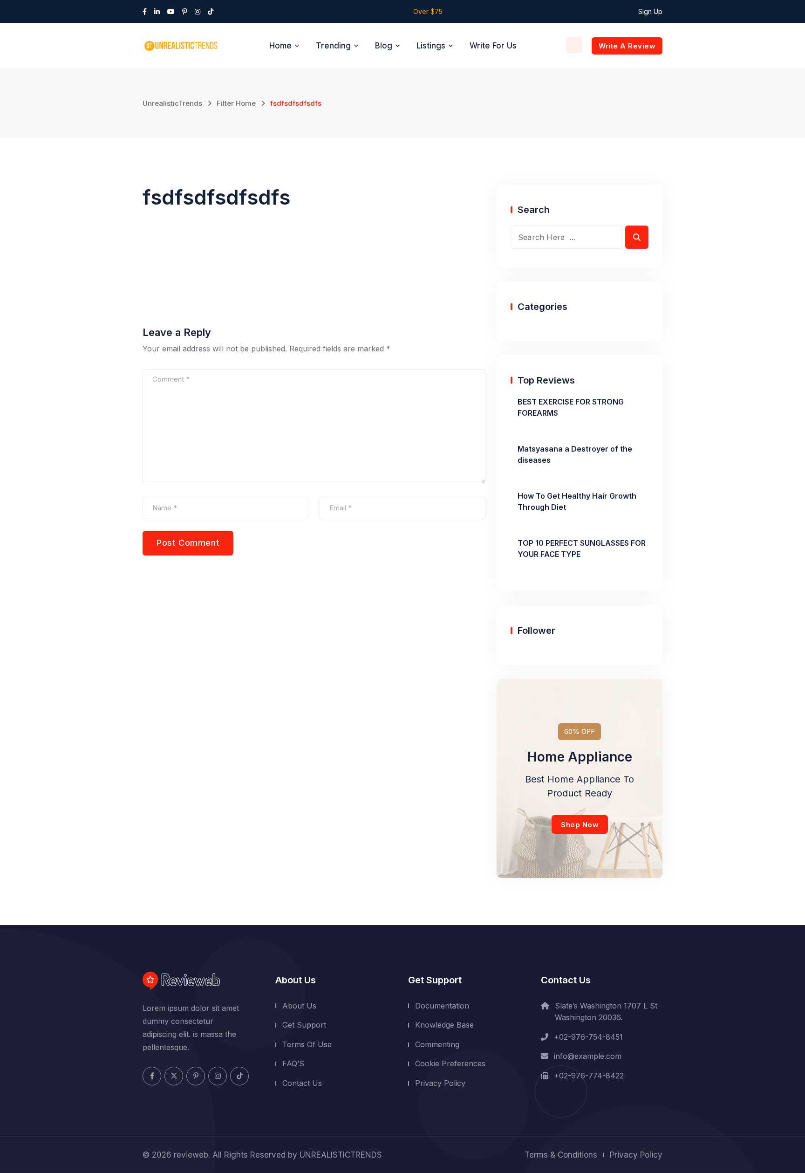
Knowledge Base (444, 1024)
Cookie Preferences (450, 1063)
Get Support (304, 1024)
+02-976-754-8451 (588, 1037)
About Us (299, 1005)
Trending (333, 45)
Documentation (442, 1005)
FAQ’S (293, 1063)
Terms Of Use (307, 1044)
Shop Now (580, 824)
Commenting (437, 1044)
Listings (430, 45)
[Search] (574, 45)
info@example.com (587, 1056)
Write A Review (627, 45)
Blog (383, 45)
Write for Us (493, 45)
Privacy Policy (440, 1083)
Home (280, 45)
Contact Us (302, 1083)
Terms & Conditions (561, 1154)
